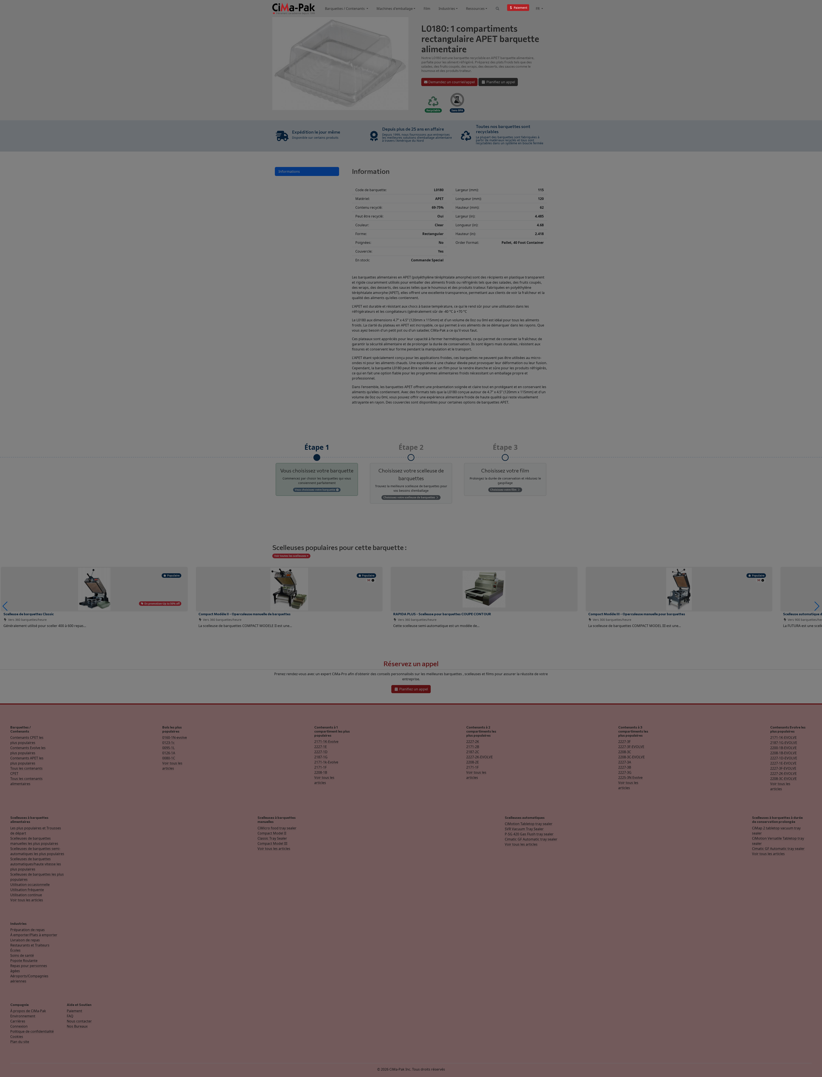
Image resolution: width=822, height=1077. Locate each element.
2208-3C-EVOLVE (631, 757)
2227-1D (321, 751)
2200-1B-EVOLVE (783, 747)
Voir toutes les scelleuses (290, 556)
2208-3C (624, 751)
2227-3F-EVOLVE (631, 746)
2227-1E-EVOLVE (783, 763)
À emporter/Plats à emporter (33, 935)
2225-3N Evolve (630, 777)
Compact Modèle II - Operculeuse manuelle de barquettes (244, 614)
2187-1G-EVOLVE (783, 742)
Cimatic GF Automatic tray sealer (531, 839)
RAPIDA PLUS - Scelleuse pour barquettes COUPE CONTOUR (442, 614)
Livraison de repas (25, 940)
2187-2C (472, 751)
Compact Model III (272, 843)
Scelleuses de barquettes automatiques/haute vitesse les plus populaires (35, 864)
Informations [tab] (289, 171)
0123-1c (168, 742)
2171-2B (472, 746)
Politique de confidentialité (32, 1031)
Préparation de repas (27, 929)
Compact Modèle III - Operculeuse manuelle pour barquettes (636, 614)
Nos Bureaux (77, 1026)
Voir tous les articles (26, 900)
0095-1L (168, 747)
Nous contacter (79, 1021)
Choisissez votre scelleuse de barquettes (409, 497)
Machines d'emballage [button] (395, 8)
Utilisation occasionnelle (30, 884)
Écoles (15, 950)
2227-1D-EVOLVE (783, 758)
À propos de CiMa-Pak (28, 1010)
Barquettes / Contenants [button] (345, 8)
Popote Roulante (23, 960)
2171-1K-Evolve (326, 741)
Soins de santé (22, 955)
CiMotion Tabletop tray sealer (528, 823)
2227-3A (624, 762)
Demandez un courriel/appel (451, 82)
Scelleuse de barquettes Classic (28, 614)
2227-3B (624, 767)
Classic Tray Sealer (272, 838)
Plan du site (19, 1041)
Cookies (16, 1036)
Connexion (19, 1026)
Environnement (22, 1016)
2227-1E (320, 746)
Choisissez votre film (503, 490)
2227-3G (624, 772)
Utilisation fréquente (27, 889)
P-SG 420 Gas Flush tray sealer (529, 834)
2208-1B (320, 772)
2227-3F (624, 741)
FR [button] (538, 8)
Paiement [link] (520, 8)
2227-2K (472, 741)
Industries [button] (447, 8)
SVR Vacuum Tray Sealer (524, 829)
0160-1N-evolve (174, 737)
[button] (5, 606)
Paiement (74, 1010)
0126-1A (168, 753)
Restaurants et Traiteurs (29, 945)
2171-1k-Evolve (326, 762)
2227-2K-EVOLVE (479, 757)
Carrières (17, 1021)
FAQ (70, 1016)
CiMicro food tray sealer (277, 828)
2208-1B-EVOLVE (783, 753)
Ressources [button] (475, 8)
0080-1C (168, 758)
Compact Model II (272, 833)
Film (427, 8)
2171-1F (320, 767)
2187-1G (321, 757)
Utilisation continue (26, 894)
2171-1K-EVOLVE (783, 737)
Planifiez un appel (500, 82)
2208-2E (472, 762)
